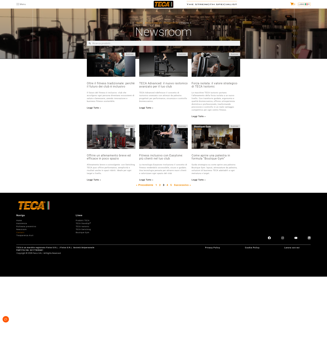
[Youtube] (295, 237)
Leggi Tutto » (94, 108)
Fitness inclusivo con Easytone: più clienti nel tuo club (161, 157)
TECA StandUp (83, 223)
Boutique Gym (82, 232)
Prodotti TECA (83, 220)
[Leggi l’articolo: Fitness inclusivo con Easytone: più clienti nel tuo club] (163, 137)
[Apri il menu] (17, 4)
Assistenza (21, 223)
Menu (23, 4)
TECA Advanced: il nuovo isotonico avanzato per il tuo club (163, 85)
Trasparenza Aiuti (25, 235)
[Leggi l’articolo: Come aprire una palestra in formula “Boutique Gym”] (216, 137)
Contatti (20, 232)
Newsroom (21, 229)
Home (139, 22)
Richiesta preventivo (26, 226)
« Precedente (144, 185)
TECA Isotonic (82, 226)
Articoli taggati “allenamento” (162, 22)
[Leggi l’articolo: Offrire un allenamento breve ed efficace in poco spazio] (111, 137)
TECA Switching (83, 229)
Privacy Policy (212, 248)
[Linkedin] (309, 237)
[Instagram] (282, 237)
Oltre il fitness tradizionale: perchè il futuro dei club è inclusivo (111, 85)
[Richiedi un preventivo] (292, 3)
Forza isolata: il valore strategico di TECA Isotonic (214, 85)
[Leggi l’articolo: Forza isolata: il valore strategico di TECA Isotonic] (216, 64)
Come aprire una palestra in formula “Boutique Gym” (211, 157)
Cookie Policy (252, 248)
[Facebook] (269, 237)
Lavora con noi (292, 248)
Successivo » (182, 185)
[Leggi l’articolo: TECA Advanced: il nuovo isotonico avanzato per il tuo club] (163, 64)
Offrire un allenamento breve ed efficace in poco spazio (109, 157)
